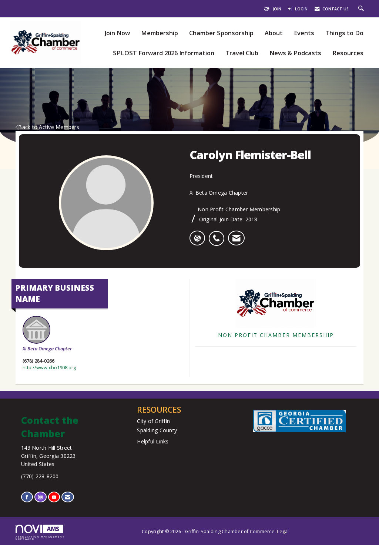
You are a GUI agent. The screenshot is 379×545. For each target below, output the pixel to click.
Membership (159, 33)
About (274, 33)
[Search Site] (362, 8)
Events (304, 33)
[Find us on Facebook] (27, 497)
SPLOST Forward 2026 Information (163, 53)
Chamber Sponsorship (221, 33)
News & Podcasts (295, 53)
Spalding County (157, 430)
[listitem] (218, 234)
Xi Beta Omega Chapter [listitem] (47, 349)
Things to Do (344, 33)
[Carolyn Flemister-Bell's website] (197, 238)
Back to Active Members (48, 127)
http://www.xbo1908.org (49, 367)
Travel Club (241, 53)
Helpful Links (152, 441)
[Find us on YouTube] (54, 497)
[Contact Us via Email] (67, 497)
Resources (347, 53)
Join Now (117, 33)
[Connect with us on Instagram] (40, 497)
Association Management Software (40, 537)
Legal (283, 531)
